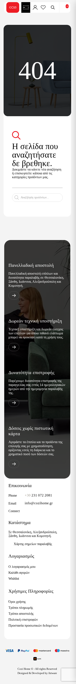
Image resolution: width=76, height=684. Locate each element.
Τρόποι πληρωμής (20, 607)
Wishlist (13, 578)
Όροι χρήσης (17, 601)
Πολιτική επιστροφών (23, 619)
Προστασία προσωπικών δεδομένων (33, 625)
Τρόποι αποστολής (21, 613)
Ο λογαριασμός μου (21, 566)
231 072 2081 (38, 495)
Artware (52, 673)
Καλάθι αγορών (19, 572)
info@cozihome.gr (39, 503)
